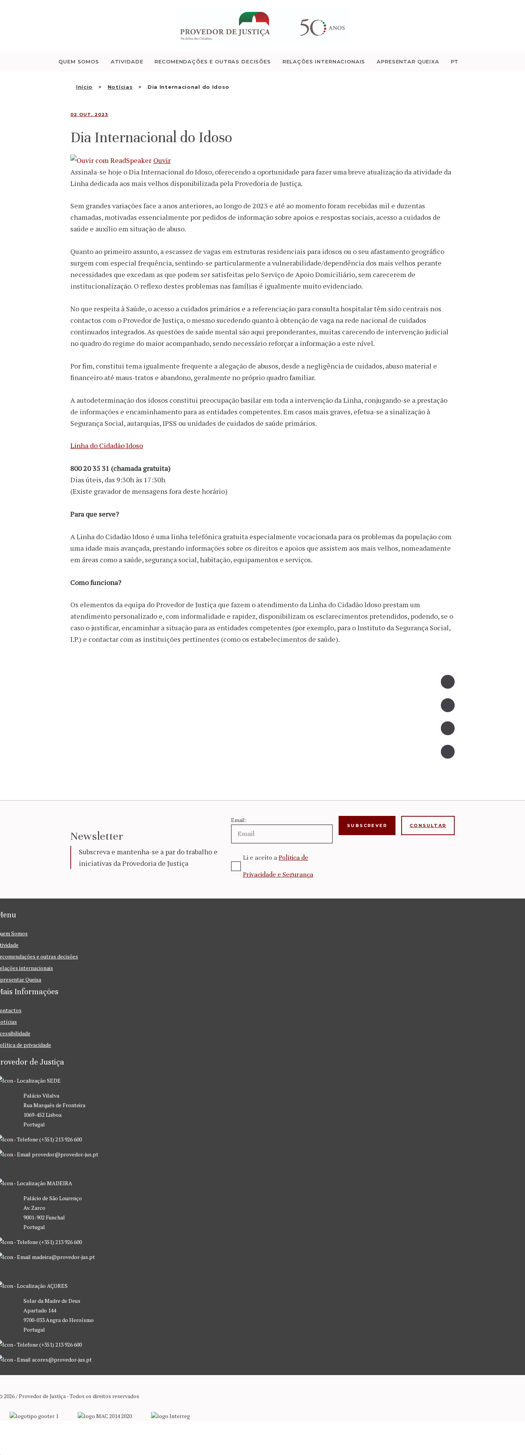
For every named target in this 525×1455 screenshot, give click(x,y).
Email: (238, 820)
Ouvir (162, 160)
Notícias (120, 87)
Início (84, 87)
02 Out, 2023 (89, 114)
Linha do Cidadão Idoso (106, 445)
